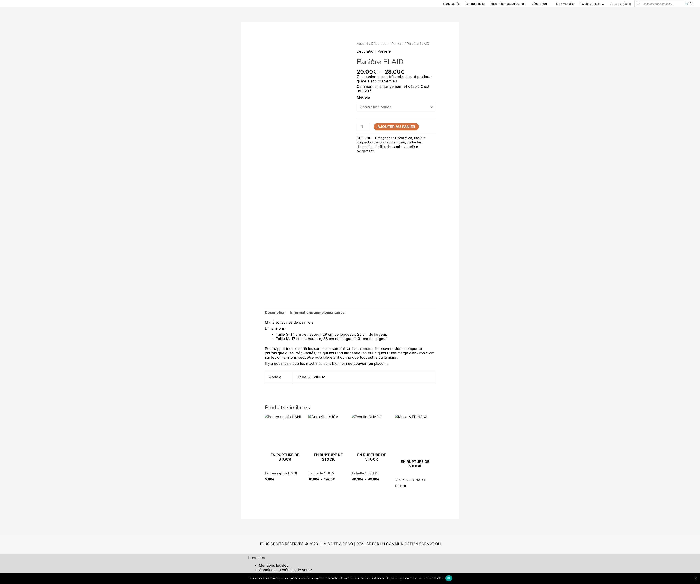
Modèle (363, 97)
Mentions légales (273, 565)
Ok (448, 578)
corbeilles (414, 142)
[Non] (695, 578)
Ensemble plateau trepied (508, 3)
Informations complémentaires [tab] (317, 312)
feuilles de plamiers (390, 147)
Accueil (362, 44)
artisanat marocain (390, 142)
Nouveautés (451, 3)
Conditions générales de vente (285, 570)
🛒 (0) (689, 3)
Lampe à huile (475, 3)
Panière (398, 44)
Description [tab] (275, 312)
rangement (365, 151)
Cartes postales (620, 3)
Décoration (539, 3)
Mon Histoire (565, 3)
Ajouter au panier (396, 127)
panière (412, 147)
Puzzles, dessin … (592, 3)
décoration (365, 147)
